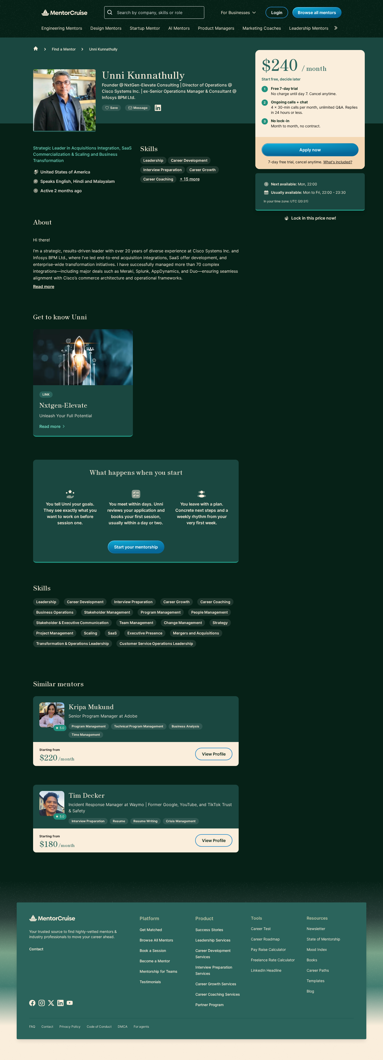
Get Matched (151, 929)
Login (276, 12)
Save (114, 108)
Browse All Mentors (156, 940)
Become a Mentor (155, 961)
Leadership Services (213, 940)
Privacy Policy (70, 1026)
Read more (43, 286)
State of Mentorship (323, 939)
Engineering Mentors (61, 28)
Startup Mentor (145, 28)
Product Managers (216, 28)
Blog (310, 991)
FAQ (32, 1026)
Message (140, 108)
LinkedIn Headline (266, 970)
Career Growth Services (215, 984)
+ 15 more (190, 179)
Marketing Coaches (262, 28)
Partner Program (209, 1004)
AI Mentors (179, 28)
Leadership (153, 160)
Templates (315, 980)
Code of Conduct (99, 1026)
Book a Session (153, 950)
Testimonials (150, 982)
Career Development (189, 160)
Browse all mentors (317, 12)
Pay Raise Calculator (268, 949)
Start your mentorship (136, 547)
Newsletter (316, 928)
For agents (141, 1026)
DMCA (122, 1026)
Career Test (261, 928)
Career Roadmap (265, 939)
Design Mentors (105, 28)
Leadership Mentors (308, 28)
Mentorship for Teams (158, 971)
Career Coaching (158, 179)
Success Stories (209, 929)
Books (312, 960)
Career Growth (202, 169)
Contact (36, 949)
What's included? (337, 162)
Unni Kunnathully (103, 49)
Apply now (310, 149)
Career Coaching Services (217, 994)
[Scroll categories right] (337, 28)
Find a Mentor (64, 49)
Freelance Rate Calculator (273, 960)
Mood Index (317, 949)
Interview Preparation (162, 169)
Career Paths (318, 970)
